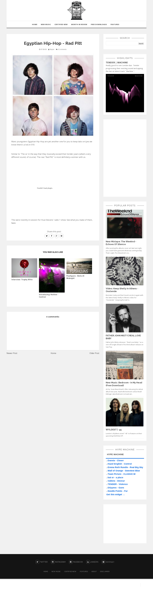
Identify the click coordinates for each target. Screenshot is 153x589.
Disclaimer (104, 571)
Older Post (94, 353)
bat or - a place (115, 477)
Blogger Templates (129, 584)
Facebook (77, 562)
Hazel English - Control (120, 464)
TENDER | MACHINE (117, 62)
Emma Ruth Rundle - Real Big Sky (125, 467)
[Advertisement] (124, 158)
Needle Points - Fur (118, 491)
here (13, 223)
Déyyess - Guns (116, 487)
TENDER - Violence (118, 484)
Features (115, 24)
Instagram (60, 562)
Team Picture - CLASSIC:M (121, 474)
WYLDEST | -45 (114, 429)
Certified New (70, 571)
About (94, 571)
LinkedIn (94, 562)
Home (53, 353)
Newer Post (12, 353)
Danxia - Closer (116, 460)
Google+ (109, 562)
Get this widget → (115, 494)
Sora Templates (111, 584)
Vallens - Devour (116, 481)
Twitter (43, 562)
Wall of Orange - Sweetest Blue (124, 470)
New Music (56, 571)
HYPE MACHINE (115, 454)
